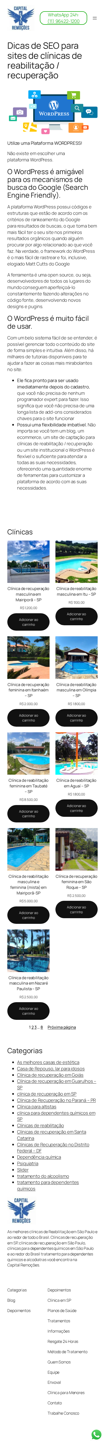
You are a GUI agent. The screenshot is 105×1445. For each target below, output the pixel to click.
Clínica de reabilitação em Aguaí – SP (76, 783)
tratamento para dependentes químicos (48, 1185)
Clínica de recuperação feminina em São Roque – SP (76, 882)
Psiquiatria (27, 1163)
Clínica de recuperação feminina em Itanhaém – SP (28, 690)
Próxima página (62, 1027)
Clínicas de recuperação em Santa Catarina (51, 1135)
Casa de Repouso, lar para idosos (51, 1068)
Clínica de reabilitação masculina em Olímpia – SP (76, 690)
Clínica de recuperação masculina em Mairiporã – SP (28, 594)
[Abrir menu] (95, 18)
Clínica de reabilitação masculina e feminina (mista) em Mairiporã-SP (29, 885)
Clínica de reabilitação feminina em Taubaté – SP (29, 786)
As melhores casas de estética (48, 1062)
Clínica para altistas (36, 1106)
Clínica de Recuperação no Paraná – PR (56, 1100)
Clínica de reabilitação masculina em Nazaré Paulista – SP (29, 983)
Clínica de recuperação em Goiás (50, 1075)
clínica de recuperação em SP (46, 1094)
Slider (22, 1170)
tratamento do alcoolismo (43, 1176)
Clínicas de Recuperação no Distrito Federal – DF (53, 1147)
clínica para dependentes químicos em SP (56, 1116)
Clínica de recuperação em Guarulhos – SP (56, 1084)
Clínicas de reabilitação (40, 1125)
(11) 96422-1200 (63, 21)
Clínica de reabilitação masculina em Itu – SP (76, 591)
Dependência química (39, 1157)
